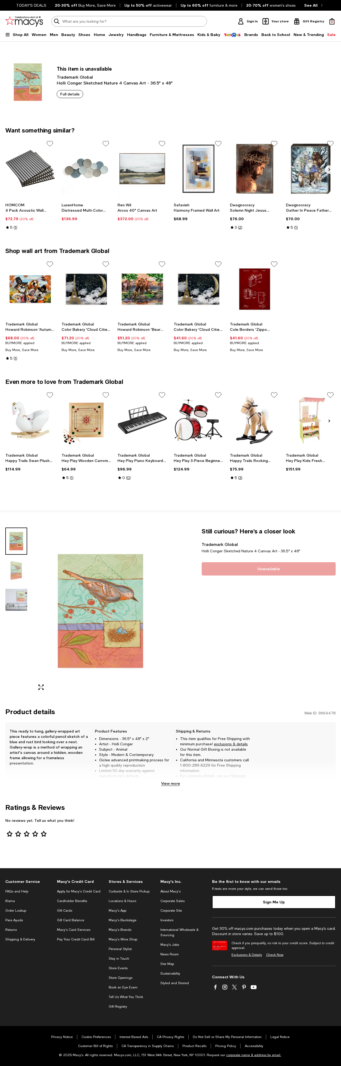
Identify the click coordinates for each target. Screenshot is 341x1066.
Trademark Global (75, 76)
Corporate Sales (172, 901)
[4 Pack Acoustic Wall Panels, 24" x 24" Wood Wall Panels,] (30, 168)
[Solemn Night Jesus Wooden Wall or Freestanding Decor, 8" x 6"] (255, 168)
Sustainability (170, 973)
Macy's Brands (120, 930)
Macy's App (117, 910)
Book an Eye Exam (123, 987)
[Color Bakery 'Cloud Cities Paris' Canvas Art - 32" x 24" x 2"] (86, 289)
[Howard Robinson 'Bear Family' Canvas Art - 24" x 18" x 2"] (142, 289)
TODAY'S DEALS (31, 5)
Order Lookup (15, 910)
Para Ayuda (14, 920)
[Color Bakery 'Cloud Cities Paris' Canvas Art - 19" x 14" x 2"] (199, 289)
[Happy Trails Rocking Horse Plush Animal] (255, 420)
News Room (169, 954)
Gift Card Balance (70, 920)
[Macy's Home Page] (24, 21)
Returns (194, 781)
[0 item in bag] (332, 21)
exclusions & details (231, 744)
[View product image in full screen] (41, 687)
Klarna (10, 901)
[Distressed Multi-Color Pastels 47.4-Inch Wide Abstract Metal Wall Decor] (86, 168)
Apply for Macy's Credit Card (78, 891)
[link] (30, 216)
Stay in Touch (119, 958)
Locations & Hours (122, 901)
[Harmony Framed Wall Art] (199, 168)
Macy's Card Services (73, 930)
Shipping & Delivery (20, 939)
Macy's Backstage (122, 920)
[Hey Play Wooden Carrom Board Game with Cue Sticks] (86, 420)
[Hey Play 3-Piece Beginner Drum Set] (199, 420)
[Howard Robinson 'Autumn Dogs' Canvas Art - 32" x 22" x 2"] (30, 289)
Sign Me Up (274, 902)
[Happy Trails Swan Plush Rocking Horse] (30, 420)
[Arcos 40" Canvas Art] (142, 168)
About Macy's (170, 891)
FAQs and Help (16, 891)
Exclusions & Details (247, 955)
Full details (70, 94)
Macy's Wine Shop (123, 939)
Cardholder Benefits (72, 901)
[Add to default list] (50, 143)
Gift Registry (118, 1006)
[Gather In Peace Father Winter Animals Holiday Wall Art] (311, 168)
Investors (166, 920)
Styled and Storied (174, 983)
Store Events (118, 968)
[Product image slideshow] (100, 611)
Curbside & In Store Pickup (129, 891)
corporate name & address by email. (253, 1055)
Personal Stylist (120, 949)
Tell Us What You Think (126, 997)
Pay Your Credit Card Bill (76, 939)
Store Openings (120, 978)
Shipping (238, 776)
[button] (86, 611)
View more (170, 783)
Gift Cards (64, 910)
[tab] (16, 541)
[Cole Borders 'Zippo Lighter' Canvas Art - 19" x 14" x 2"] (255, 289)
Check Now (274, 955)
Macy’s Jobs (169, 945)
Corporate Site (171, 910)
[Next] (329, 169)
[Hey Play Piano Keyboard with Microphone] (142, 420)
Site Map (167, 964)
